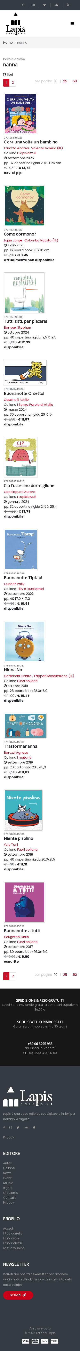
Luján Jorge (13, 240)
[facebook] (23, 5)
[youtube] (69, 5)
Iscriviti (15, 1295)
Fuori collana (27, 681)
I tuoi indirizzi (12, 1243)
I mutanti (24, 757)
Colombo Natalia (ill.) (41, 240)
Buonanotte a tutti (22, 930)
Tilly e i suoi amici (30, 588)
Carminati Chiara (17, 676)
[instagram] (34, 5)
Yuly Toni (11, 844)
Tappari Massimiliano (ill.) (54, 676)
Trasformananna (20, 746)
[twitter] (45, 5)
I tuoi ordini (11, 1238)
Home (8, 42)
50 (75, 81)
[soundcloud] (57, 5)
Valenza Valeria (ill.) (47, 148)
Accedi (8, 1228)
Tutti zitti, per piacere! (25, 321)
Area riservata (40, 1328)
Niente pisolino (18, 838)
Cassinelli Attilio (16, 399)
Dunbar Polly (14, 584)
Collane (9, 1168)
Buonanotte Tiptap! (23, 577)
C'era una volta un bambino (31, 142)
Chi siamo (10, 1193)
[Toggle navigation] (72, 24)
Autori (7, 1163)
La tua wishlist (13, 1248)
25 (65, 81)
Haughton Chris (16, 937)
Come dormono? (20, 234)
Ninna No (13, 669)
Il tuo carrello (13, 1233)
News (7, 1173)
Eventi (7, 1178)
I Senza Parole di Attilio (35, 404)
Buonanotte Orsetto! (24, 393)
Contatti (9, 1198)
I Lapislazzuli (26, 153)
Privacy (8, 1137)
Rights (8, 1188)
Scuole (8, 1183)
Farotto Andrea (16, 148)
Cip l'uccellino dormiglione (29, 485)
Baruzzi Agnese (16, 752)
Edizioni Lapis (45, 1333)
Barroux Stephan (17, 327)
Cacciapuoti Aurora (19, 491)
